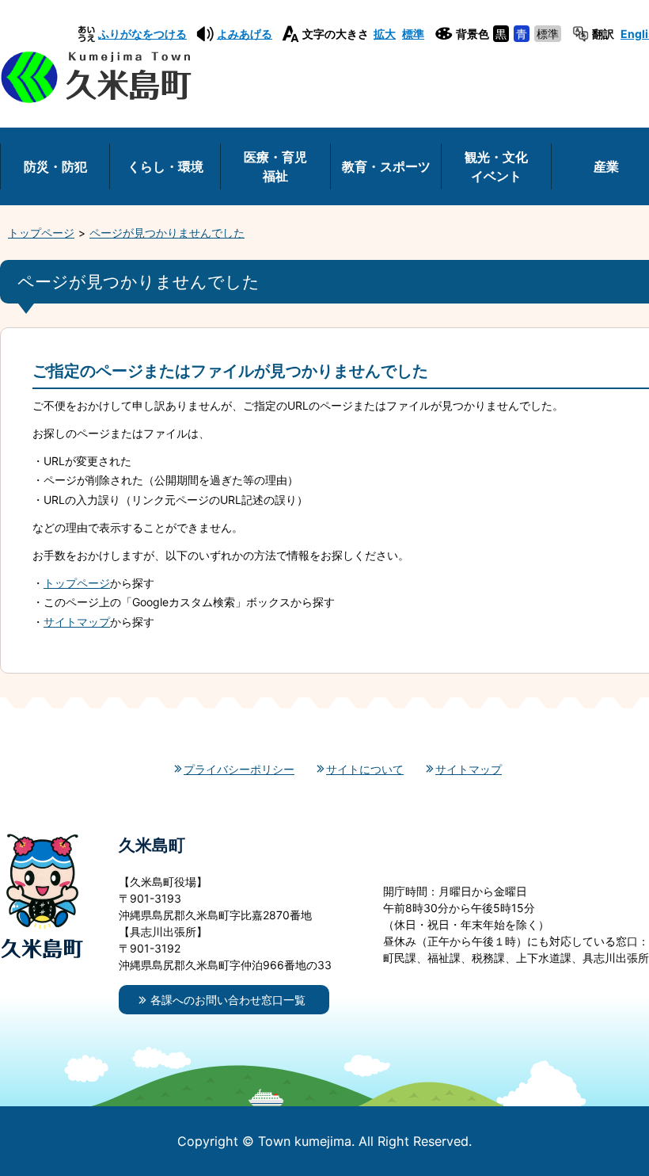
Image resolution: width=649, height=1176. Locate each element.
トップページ (41, 232)
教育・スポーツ (386, 166)
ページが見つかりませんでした (167, 232)
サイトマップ (77, 621)
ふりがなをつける (142, 33)
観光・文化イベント (496, 166)
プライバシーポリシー (239, 769)
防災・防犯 (55, 166)
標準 (413, 33)
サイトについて (365, 769)
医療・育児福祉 (275, 166)
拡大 (385, 33)
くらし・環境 (165, 166)
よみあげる (244, 33)
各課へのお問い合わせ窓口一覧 (228, 999)
